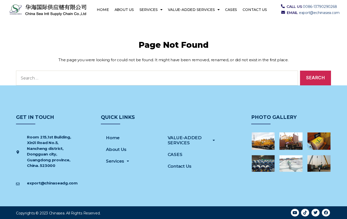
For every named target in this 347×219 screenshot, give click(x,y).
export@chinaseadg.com (52, 183)
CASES (231, 9)
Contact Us (255, 9)
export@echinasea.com (319, 12)
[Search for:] (156, 79)
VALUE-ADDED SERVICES (191, 9)
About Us (124, 9)
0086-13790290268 (320, 6)
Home (103, 9)
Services (148, 9)
